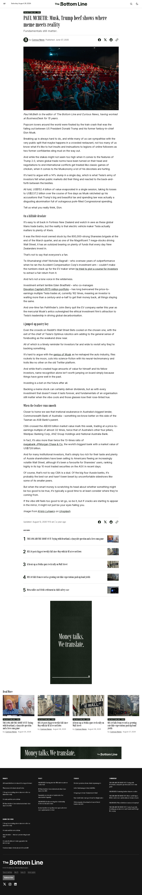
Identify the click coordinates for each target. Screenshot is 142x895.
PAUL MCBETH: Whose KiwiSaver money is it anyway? (124, 803)
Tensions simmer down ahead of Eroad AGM (15, 848)
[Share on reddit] (111, 40)
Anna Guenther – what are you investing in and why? (16, 836)
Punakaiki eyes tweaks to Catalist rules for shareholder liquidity (50, 796)
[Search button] (131, 4)
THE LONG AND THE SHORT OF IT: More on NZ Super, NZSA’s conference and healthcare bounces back (123, 797)
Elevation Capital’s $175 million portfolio (46, 289)
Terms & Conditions (7, 872)
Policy (40, 778)
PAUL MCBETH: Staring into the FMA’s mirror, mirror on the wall (53, 784)
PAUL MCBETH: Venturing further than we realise (123, 791)
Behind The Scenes (8, 819)
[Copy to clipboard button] (116, 40)
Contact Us (23, 872)
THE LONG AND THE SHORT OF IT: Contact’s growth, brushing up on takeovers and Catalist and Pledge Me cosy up (124, 809)
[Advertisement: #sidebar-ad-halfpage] (71, 642)
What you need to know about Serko (13, 788)
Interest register (32, 872)
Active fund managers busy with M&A (84, 788)
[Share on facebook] (100, 40)
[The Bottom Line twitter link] (5, 884)
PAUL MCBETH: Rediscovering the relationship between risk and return (51, 803)
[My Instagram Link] (10, 884)
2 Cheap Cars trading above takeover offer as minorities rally (16, 793)
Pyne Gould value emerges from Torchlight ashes (88, 798)
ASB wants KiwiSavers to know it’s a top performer (17, 783)
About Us (16, 872)
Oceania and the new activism (11, 799)
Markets (5, 778)
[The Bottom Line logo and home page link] (71, 4)
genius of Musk (62, 354)
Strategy (76, 778)
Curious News (38, 40)
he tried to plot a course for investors (97, 268)
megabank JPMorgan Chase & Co (43, 444)
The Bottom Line (10, 868)
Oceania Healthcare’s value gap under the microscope (15, 842)
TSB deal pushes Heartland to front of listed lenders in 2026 (87, 803)
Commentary (113, 778)
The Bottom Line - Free (32, 12)
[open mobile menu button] (4, 4)
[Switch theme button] (137, 4)
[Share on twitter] (105, 40)
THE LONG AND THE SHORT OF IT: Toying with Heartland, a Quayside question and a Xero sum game (123, 785)
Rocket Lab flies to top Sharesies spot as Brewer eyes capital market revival (52, 809)
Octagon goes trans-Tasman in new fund (85, 793)
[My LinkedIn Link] (15, 884)
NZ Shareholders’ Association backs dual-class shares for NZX (16, 804)
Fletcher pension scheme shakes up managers (87, 783)
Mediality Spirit (24, 868)
